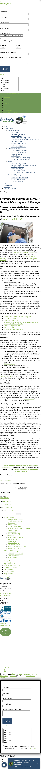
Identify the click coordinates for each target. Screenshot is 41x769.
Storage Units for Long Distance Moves (23, 165)
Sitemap (34, 674)
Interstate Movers (17, 154)
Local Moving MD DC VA (15, 519)
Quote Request (9, 571)
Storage (10, 161)
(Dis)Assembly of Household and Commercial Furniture (21, 322)
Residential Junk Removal (19, 176)
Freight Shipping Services (19, 150)
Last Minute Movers (10, 189)
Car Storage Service (17, 167)
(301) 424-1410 (5, 595)
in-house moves (29, 399)
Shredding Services (17, 181)
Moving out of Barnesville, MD (13, 324)
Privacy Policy (4, 676)
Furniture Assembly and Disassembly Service (25, 139)
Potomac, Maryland (6, 376)
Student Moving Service (18, 143)
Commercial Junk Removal (19, 178)
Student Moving (12, 525)
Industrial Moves (9, 327)
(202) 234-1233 (7, 504)
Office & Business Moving (13, 565)
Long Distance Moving (15, 521)
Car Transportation (13, 555)
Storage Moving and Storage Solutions (23, 172)
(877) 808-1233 (7, 507)
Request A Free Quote (11, 112)
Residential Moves (13, 130)
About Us (7, 187)
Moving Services (9, 128)
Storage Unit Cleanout (18, 179)
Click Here (32, 748)
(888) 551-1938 (4, 498)
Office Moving (12, 523)
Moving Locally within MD (12, 326)
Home (6, 127)
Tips (5, 183)
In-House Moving (16, 136)
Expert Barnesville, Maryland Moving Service (26, 470)
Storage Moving (12, 539)
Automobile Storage (14, 545)
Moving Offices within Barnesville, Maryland (17, 317)
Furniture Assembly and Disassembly (19, 528)
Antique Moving (12, 532)
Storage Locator (13, 541)
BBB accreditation (9, 364)
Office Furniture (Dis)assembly (20, 158)
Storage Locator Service (18, 170)
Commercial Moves (14, 149)
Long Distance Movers (18, 134)
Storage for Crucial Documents (13, 329)
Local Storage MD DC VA (15, 537)
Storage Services (9, 535)
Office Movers (15, 156)
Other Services (8, 550)
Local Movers (15, 132)
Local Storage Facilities (18, 163)
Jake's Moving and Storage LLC (20, 674)
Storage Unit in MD (10, 318)
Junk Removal (12, 174)
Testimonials (8, 185)
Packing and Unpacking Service (20, 138)
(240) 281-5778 (9, 510)
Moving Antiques (16, 141)
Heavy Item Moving (14, 534)
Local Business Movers (18, 152)
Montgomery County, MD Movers (24, 252)
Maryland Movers (10, 563)
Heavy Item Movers (17, 145)
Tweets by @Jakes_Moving (5, 624)
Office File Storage (17, 169)
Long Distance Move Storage (17, 546)
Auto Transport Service (18, 147)
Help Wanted (8, 110)
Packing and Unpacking (11, 320)
